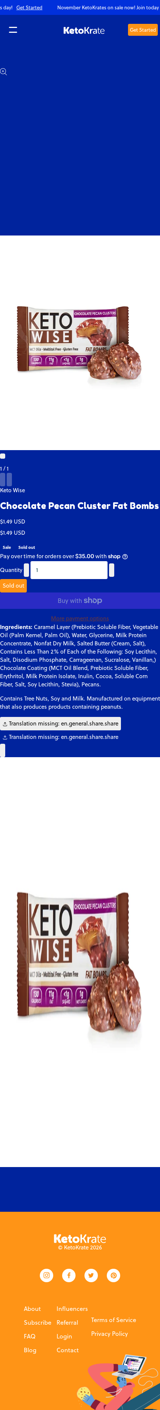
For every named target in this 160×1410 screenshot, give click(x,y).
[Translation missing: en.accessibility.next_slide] (9, 479)
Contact (68, 1350)
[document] (80, 962)
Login (64, 1336)
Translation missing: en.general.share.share (62, 723)
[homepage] (84, 30)
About (32, 1309)
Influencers (72, 1309)
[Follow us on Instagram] (46, 1275)
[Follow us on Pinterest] (113, 1275)
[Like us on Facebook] (69, 1275)
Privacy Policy (109, 1334)
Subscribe (37, 1322)
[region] (80, 7)
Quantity (11, 570)
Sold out (13, 585)
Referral (67, 1322)
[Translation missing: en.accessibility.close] (2, 750)
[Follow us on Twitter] (91, 1275)
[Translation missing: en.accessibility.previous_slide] (2, 479)
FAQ (29, 1336)
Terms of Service (113, 1320)
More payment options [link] (80, 618)
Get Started (143, 29)
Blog (30, 1350)
